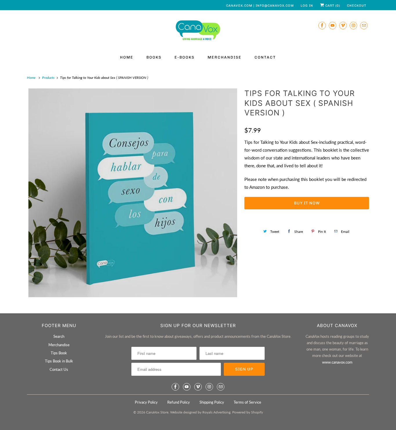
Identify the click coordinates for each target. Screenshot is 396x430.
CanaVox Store (157, 412)
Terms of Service (247, 402)
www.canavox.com (337, 362)
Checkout (356, 6)
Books (153, 57)
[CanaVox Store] (198, 31)
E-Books (185, 57)
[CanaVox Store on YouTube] (332, 25)
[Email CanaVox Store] (364, 25)
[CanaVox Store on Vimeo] (343, 25)
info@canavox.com (275, 6)
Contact (265, 57)
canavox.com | (241, 6)
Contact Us (59, 369)
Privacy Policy (146, 402)
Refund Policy (178, 402)
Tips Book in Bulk (59, 361)
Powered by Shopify (247, 412)
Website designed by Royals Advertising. (200, 412)
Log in (307, 6)
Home (126, 57)
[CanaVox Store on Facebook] (322, 25)
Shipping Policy (211, 402)
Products (48, 77)
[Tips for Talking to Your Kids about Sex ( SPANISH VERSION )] (132, 192)
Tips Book (59, 353)
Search (58, 336)
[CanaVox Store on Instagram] (353, 25)
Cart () (332, 6)
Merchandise (224, 57)
